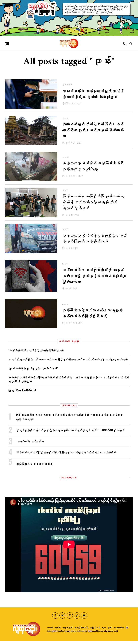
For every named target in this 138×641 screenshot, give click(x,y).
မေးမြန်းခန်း (95, 627)
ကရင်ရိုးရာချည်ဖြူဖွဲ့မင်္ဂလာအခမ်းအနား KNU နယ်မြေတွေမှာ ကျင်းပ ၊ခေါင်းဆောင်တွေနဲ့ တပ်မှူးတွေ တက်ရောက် (67, 359)
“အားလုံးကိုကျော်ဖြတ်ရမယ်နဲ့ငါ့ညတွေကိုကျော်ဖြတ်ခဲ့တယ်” (36, 350)
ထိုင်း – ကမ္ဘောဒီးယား (115, 627)
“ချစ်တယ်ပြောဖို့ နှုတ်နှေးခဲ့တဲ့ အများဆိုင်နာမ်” (33, 368)
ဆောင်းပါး (58, 627)
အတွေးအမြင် (67, 627)
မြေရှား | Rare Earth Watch (22, 390)
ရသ (104, 627)
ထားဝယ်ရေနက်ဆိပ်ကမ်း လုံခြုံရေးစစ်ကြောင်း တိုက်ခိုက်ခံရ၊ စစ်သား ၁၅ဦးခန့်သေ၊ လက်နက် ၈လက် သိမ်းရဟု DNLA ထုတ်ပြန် (68, 379)
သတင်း (50, 627)
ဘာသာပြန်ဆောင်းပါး (81, 627)
